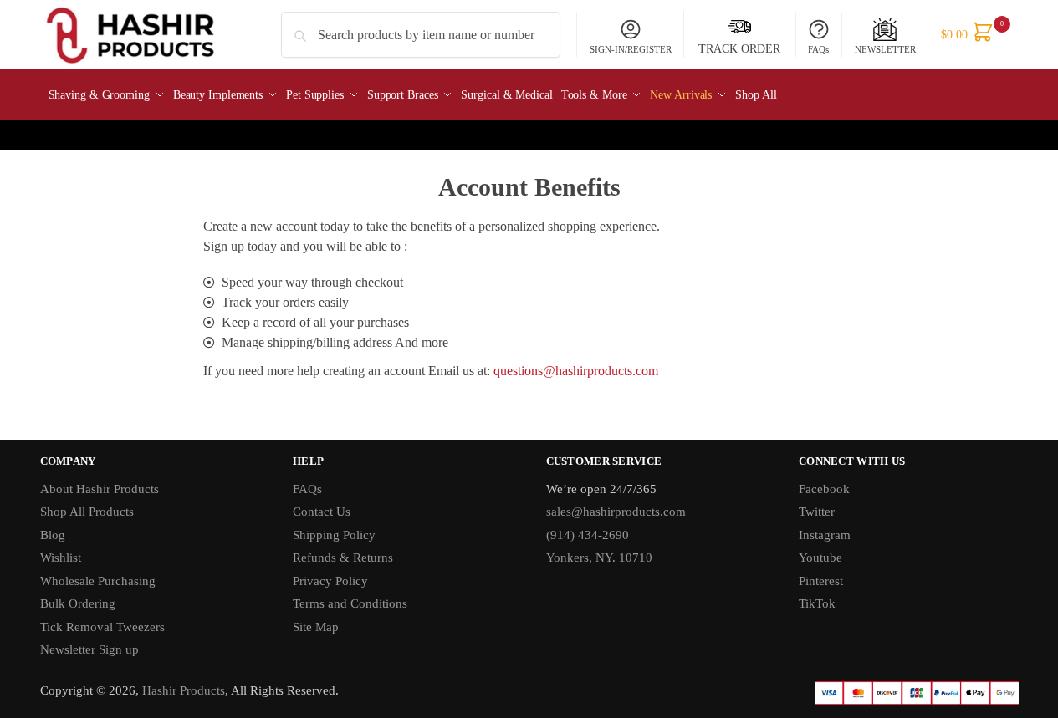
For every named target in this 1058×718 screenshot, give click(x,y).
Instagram (825, 535)
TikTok (817, 603)
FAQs (818, 49)
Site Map (316, 627)
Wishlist (60, 557)
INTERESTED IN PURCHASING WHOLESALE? (524, 135)
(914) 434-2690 (587, 535)
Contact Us (321, 511)
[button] (973, 35)
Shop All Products (87, 511)
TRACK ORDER (739, 49)
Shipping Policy (334, 535)
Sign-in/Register (631, 49)
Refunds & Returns (343, 557)
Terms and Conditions (350, 603)
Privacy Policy (330, 581)
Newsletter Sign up (91, 649)
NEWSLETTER (885, 49)
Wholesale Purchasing (98, 581)
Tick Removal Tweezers (102, 627)
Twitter (817, 511)
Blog (52, 535)
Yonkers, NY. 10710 (599, 557)
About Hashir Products (99, 489)
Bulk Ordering (77, 603)
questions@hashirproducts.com (575, 371)
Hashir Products (183, 690)
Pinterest (821, 581)
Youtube (820, 557)
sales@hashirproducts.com (616, 511)
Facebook (824, 489)
